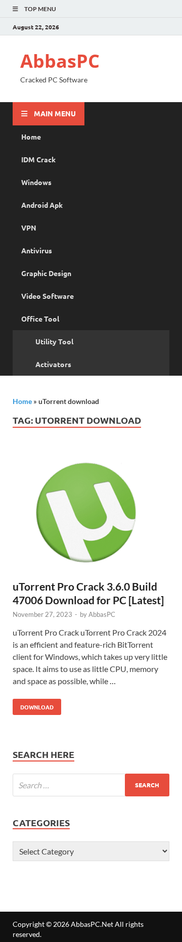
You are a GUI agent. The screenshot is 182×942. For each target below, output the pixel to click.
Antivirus (36, 250)
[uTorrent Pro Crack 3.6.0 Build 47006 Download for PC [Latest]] (91, 513)
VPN (28, 227)
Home (31, 136)
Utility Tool (54, 341)
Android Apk (42, 204)
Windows (36, 182)
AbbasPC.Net (92, 924)
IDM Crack (38, 159)
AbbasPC (60, 61)
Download (33, 705)
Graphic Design (46, 273)
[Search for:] (91, 785)
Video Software (47, 295)
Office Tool (40, 318)
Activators (53, 364)
